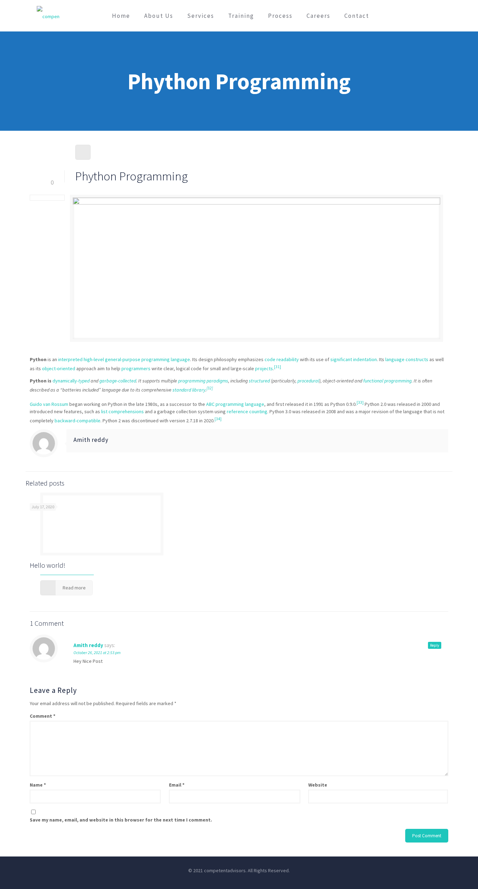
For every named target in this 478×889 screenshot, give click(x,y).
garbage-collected (117, 381)
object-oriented (58, 368)
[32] (209, 388)
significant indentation (353, 359)
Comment (42, 716)
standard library (189, 390)
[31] (277, 366)
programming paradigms (203, 381)
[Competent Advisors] (48, 15)
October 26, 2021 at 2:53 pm (97, 652)
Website (317, 785)
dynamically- (65, 381)
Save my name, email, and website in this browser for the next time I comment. (121, 820)
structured (259, 381)
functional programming (387, 381)
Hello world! (47, 565)
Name (38, 785)
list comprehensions (122, 411)
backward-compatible (77, 420)
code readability (282, 359)
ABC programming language (235, 404)
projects (264, 368)
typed (84, 381)
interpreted (70, 359)
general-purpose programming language (147, 359)
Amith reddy (90, 440)
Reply (434, 645)
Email (176, 785)
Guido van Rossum (49, 404)
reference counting (247, 411)
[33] (360, 402)
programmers (135, 368)
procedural (308, 381)
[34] (218, 418)
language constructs (406, 359)
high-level (94, 359)
